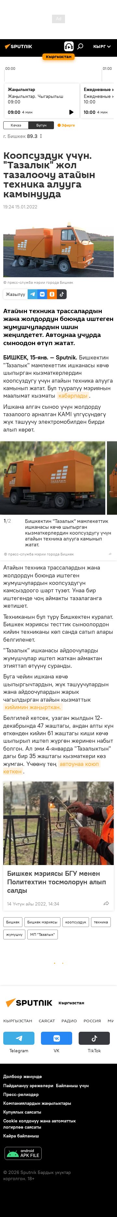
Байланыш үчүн (72, 1085)
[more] (110, 554)
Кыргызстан (17, 1021)
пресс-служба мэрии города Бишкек (40, 282)
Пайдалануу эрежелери (28, 1085)
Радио (69, 1021)
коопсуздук (75, 922)
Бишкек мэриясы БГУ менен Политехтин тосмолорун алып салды (56, 881)
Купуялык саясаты (22, 1112)
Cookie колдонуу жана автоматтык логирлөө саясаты (39, 1124)
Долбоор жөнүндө (22, 1076)
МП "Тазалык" (42, 934)
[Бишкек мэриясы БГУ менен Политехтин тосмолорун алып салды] (58, 823)
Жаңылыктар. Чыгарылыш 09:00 (35, 99)
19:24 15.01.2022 (20, 207)
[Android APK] (23, 1154)
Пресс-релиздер (21, 1094)
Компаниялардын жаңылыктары (37, 1103)
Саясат (47, 1021)
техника (101, 922)
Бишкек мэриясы (42, 922)
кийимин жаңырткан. (33, 707)
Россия (92, 1021)
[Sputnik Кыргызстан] (19, 49)
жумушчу (14, 934)
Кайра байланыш (21, 1136)
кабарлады (72, 395)
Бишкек (13, 922)
